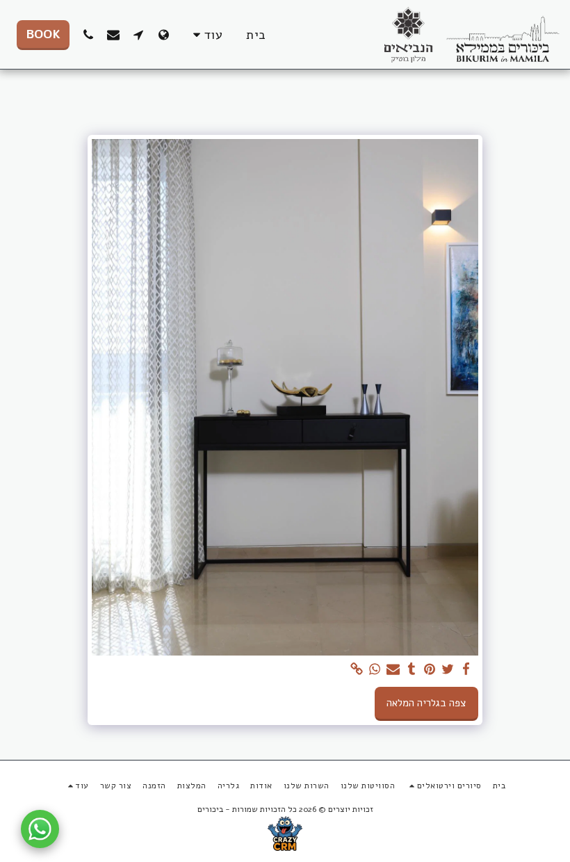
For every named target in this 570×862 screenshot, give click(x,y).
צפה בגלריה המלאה (426, 703)
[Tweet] (448, 669)
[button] (138, 34)
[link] (357, 669)
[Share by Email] (393, 669)
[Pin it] (430, 669)
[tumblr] (411, 669)
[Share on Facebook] (466, 669)
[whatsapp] (375, 669)
